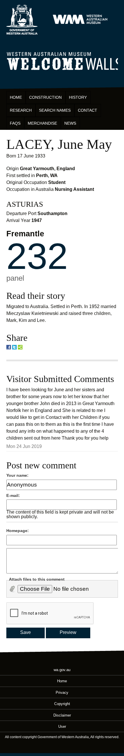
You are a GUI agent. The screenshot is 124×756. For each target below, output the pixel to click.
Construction (45, 97)
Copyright (62, 704)
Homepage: (17, 530)
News (70, 123)
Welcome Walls (62, 60)
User (62, 726)
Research (21, 110)
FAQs (15, 123)
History (78, 97)
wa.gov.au (62, 670)
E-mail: (13, 495)
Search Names (55, 110)
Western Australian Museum (79, 20)
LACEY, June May (59, 144)
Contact (87, 110)
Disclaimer (62, 715)
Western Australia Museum (21, 20)
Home (16, 97)
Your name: (17, 475)
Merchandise (42, 123)
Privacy (62, 692)
